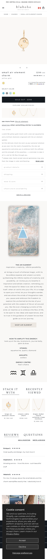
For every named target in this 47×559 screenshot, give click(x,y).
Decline (22, 547)
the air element (21, 121)
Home (6, 14)
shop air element (23, 325)
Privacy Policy (12, 534)
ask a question (24, 440)
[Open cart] (43, 8)
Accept (22, 540)
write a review (24, 195)
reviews (11, 435)
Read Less (40, 161)
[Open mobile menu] (3, 7)
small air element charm (31, 14)
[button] (5, 502)
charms (14, 14)
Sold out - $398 (23, 100)
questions (33, 435)
